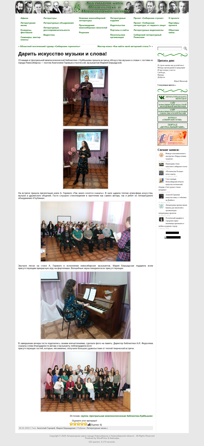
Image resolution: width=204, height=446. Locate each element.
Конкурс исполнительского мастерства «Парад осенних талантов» (176, 156)
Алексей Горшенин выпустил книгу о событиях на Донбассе (176, 197)
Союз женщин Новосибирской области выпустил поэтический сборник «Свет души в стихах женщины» (171, 184)
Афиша (24, 18)
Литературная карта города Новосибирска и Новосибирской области (100, 436)
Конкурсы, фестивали (26, 31)
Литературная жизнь (97, 428)
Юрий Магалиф (180, 81)
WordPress (102, 438)
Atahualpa (114, 438)
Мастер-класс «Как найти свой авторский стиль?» (124, 46)
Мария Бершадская (66, 428)
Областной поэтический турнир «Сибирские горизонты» (50, 46)
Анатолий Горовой (46, 428)
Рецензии (84, 32)
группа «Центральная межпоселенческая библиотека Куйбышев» (117, 416)
